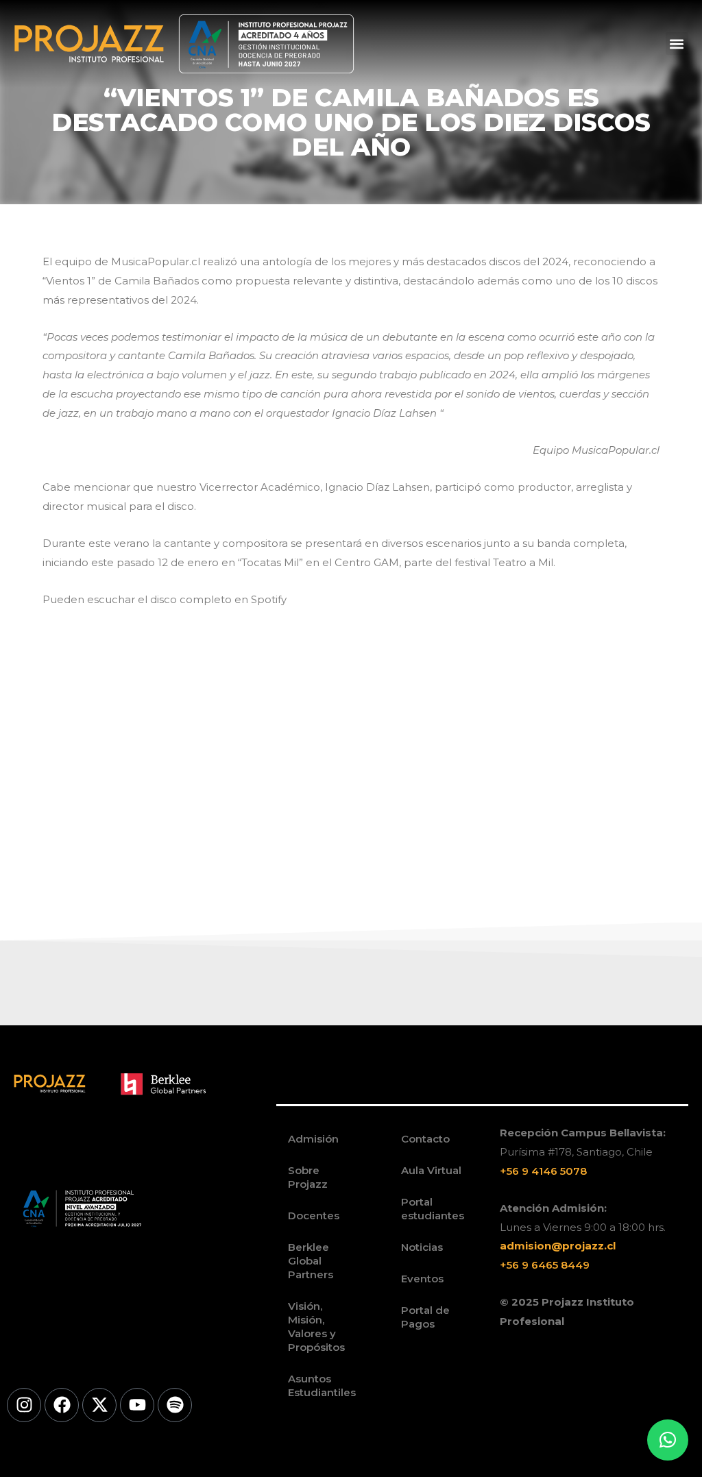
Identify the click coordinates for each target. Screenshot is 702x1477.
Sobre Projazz (308, 1177)
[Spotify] (175, 1405)
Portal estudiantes (432, 1208)
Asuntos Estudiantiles (322, 1385)
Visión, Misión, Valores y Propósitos (316, 1326)
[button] (677, 43)
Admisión (313, 1138)
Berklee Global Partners (310, 1261)
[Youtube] (137, 1405)
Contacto (425, 1138)
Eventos (422, 1278)
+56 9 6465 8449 (545, 1264)
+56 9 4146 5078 (543, 1170)
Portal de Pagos (425, 1317)
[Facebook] (62, 1405)
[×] (667, 1440)
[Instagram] (24, 1405)
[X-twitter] (99, 1405)
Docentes (313, 1215)
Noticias (422, 1247)
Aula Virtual (431, 1170)
